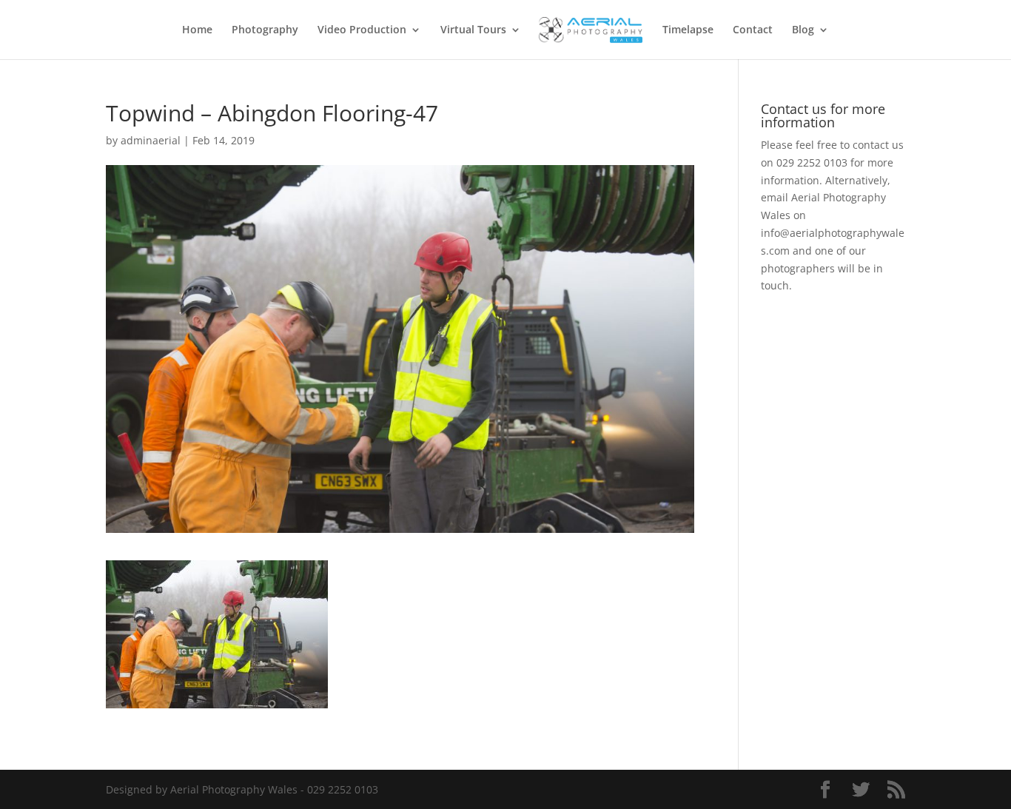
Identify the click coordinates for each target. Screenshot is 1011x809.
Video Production (362, 30)
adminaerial (151, 140)
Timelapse (687, 30)
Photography (265, 30)
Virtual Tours (473, 30)
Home (197, 30)
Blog (803, 30)
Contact (753, 30)
